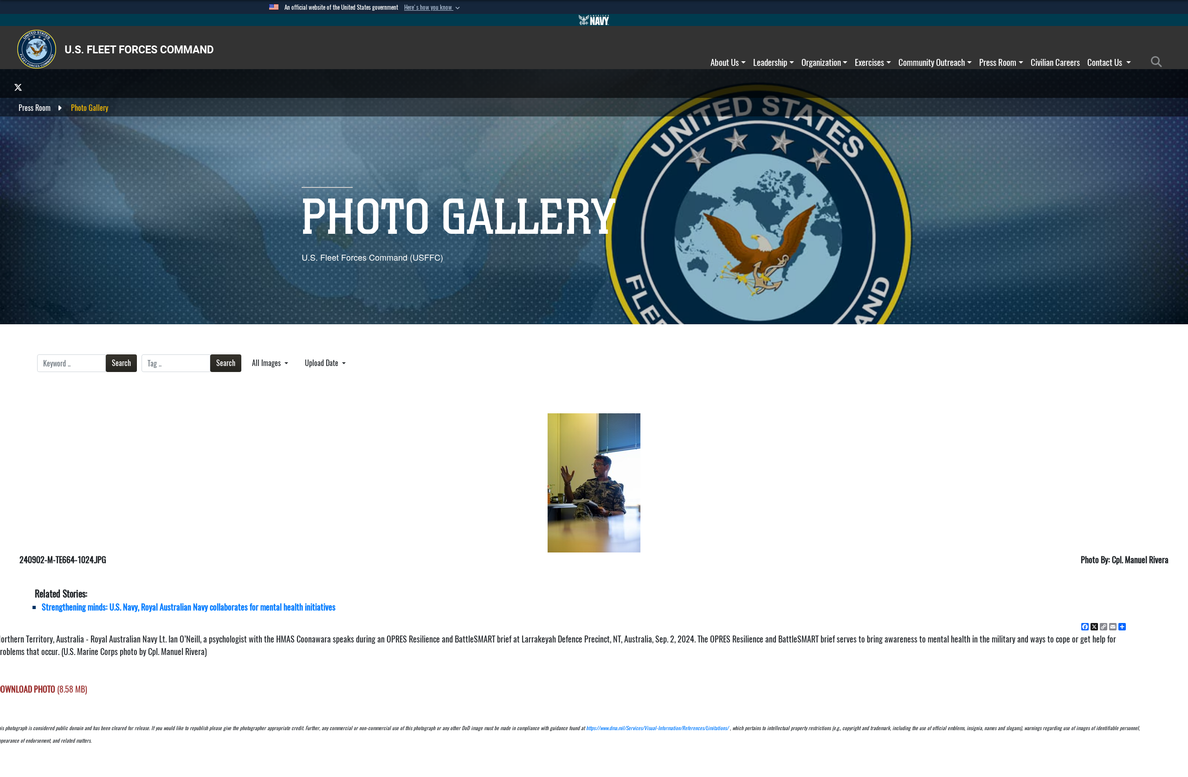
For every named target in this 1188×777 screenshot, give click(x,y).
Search (121, 363)
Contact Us (1105, 62)
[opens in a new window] (18, 87)
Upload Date (322, 363)
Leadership (770, 62)
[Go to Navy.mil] (594, 20)
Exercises (869, 62)
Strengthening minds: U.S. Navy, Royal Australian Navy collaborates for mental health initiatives (189, 607)
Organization (821, 62)
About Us (724, 62)
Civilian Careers (1055, 62)
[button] (433, 7)
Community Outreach (931, 62)
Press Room (997, 62)
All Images (267, 363)
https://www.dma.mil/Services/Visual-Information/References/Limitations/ (657, 728)
